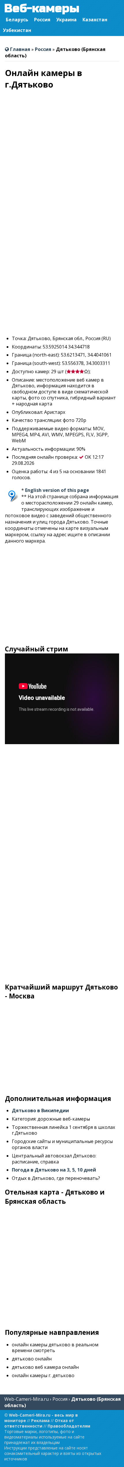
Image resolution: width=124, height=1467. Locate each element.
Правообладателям (69, 1426)
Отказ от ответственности (39, 1423)
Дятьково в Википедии (40, 1110)
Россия (42, 19)
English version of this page (57, 490)
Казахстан (94, 19)
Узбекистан (17, 30)
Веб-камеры (41, 8)
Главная (19, 49)
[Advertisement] (62, 269)
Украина (66, 19)
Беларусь (17, 19)
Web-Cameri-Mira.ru (26, 1399)
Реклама (40, 1420)
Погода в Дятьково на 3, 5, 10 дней (54, 1170)
